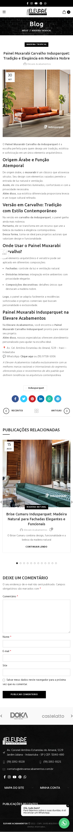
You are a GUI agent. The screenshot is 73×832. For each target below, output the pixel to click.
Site (5, 666)
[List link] (36, 752)
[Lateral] (4, 254)
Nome (7, 637)
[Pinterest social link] (41, 3)
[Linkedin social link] (40, 398)
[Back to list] (36, 411)
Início (25, 30)
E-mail (7, 651)
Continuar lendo (36, 547)
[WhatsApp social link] (45, 3)
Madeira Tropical (41, 30)
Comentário (10, 596)
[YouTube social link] (36, 3)
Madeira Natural (36, 507)
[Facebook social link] (27, 3)
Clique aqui (27, 356)
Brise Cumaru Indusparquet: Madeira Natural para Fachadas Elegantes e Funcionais (36, 519)
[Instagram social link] (31, 3)
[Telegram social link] (57, 398)
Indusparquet (36, 388)
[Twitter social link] (23, 398)
